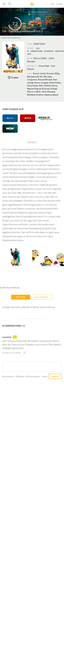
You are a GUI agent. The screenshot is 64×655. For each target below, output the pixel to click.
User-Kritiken (41, 297)
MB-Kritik (20, 297)
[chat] (52, 4)
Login (59, 4)
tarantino (7, 336)
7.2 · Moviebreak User (38, 20)
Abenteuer (36, 51)
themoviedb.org (13, 37)
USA (29, 54)
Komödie (48, 51)
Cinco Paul (44, 66)
